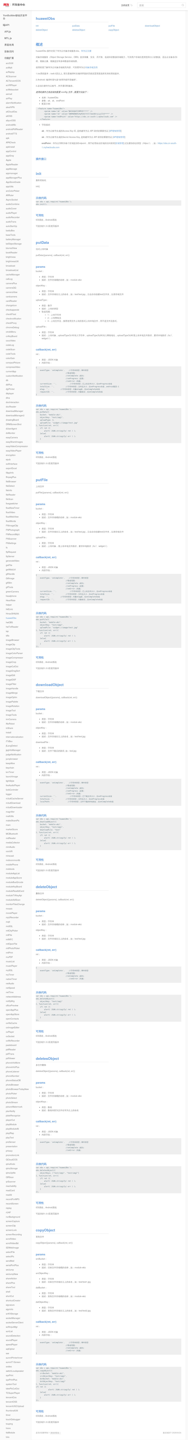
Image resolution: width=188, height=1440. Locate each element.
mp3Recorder (12, 917)
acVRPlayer (11, 85)
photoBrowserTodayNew (17, 1089)
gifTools (9, 587)
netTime (10, 992)
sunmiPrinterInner (14, 1357)
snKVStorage (12, 1313)
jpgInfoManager (13, 750)
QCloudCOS (11, 1159)
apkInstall (10, 146)
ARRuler (10, 195)
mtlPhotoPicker (13, 948)
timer (8, 1414)
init (37, 25)
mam (8, 824)
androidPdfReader (14, 129)
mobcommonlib (13, 860)
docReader (11, 406)
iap (7, 631)
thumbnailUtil (12, 1410)
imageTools (11, 714)
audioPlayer (11, 212)
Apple (8, 160)
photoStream (12, 1102)
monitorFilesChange (15, 904)
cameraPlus (11, 283)
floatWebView (12, 516)
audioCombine (12, 204)
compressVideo (13, 366)
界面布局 (9, 44)
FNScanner (11, 538)
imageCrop (11, 661)
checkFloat (11, 314)
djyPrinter (10, 388)
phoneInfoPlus (12, 1067)
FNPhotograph (13, 529)
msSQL (9, 926)
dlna (8, 397)
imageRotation (12, 706)
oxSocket (10, 1036)
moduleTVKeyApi (14, 895)
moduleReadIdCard (15, 890)
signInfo (9, 1309)
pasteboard (11, 1045)
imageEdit (10, 675)
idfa (7, 635)
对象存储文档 (91, 67)
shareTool (10, 1287)
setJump (10, 1269)
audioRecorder (13, 217)
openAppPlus (12, 1009)
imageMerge (12, 692)
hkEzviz (9, 609)
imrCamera (11, 719)
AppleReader (12, 164)
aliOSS (9, 115)
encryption (11, 455)
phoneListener (12, 1071)
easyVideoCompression (17, 446)
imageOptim (11, 697)
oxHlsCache (11, 1023)
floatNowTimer (12, 507)
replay (9, 1207)
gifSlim (9, 582)
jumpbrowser (12, 758)
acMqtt (9, 67)
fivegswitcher (12, 503)
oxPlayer (10, 1031)
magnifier (10, 811)
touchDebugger (13, 1419)
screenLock (11, 1229)
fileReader (10, 494)
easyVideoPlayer (13, 450)
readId (9, 1194)
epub (8, 459)
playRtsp (10, 1133)
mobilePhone (12, 864)
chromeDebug (12, 327)
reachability (11, 1185)
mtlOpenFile (11, 943)
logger (9, 794)
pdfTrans (10, 1053)
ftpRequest (11, 551)
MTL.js (8, 38)
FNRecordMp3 (13, 534)
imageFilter (11, 683)
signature (10, 1304)
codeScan (10, 349)
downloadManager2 (15, 415)
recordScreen (12, 1203)
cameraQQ (11, 287)
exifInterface (11, 463)
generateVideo (12, 560)
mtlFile (9, 934)
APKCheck (11, 142)
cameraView (11, 292)
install (8, 732)
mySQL (9, 970)
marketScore (12, 829)
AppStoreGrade (13, 182)
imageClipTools (13, 648)
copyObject (114, 29)
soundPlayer (11, 1340)
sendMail (10, 1260)
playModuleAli (12, 1128)
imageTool (11, 710)
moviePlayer (11, 912)
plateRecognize (13, 1115)
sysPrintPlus (11, 1379)
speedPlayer (11, 1344)
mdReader (11, 838)
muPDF (9, 956)
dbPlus (9, 384)
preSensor (11, 1141)
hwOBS (9, 622)
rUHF (8, 1212)
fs (6, 547)
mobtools (10, 868)
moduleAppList (13, 873)
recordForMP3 (12, 1199)
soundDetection (13, 1335)
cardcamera (11, 296)
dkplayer (10, 393)
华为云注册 (86, 50)
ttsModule (10, 1432)
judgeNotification (13, 754)
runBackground (13, 1216)
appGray (10, 155)
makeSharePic (12, 820)
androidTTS (11, 133)
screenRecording (14, 1234)
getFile (9, 565)
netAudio (10, 983)
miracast (10, 855)
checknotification (13, 318)
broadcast (10, 265)
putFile (112, 25)
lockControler (12, 789)
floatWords (11, 521)
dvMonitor (10, 433)
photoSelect (11, 1097)
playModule (11, 1124)
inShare (9, 728)
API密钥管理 (115, 130)
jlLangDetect (11, 745)
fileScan (9, 499)
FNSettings (11, 543)
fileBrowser (11, 481)
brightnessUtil (12, 261)
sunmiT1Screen (13, 1362)
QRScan (10, 1177)
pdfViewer (10, 1058)
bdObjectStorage (14, 243)
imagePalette (12, 701)
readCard (10, 1190)
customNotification (14, 375)
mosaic (9, 908)
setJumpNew (12, 1274)
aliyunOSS (11, 120)
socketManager (13, 1318)
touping (9, 1423)
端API (6, 24)
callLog (9, 278)
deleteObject (42, 29)
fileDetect (10, 485)
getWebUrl (11, 569)
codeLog (10, 344)
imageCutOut (12, 666)
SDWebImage (12, 1247)
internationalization (14, 736)
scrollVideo (11, 1238)
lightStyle (10, 780)
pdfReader (11, 1049)
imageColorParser (14, 653)
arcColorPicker (13, 190)
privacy (9, 1150)
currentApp (11, 371)
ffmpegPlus (11, 477)
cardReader (11, 300)
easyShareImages (14, 441)
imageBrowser (12, 639)
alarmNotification (13, 102)
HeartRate (10, 600)
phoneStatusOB (13, 1080)
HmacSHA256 (12, 613)
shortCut (10, 1296)
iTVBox (9, 741)
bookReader (11, 252)
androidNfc (11, 124)
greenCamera (12, 591)
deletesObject (78, 29)
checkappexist (12, 309)
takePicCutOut (12, 1388)
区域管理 (119, 143)
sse (7, 1353)
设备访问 (9, 51)
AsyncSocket (12, 199)
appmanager (12, 173)
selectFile (10, 1252)
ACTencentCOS (13, 80)
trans (8, 1428)
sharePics (10, 1282)
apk (7, 137)
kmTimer (10, 772)
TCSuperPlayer (13, 1392)
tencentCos (11, 1397)
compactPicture (13, 362)
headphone (11, 595)
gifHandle (10, 573)
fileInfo (9, 490)
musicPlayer (11, 965)
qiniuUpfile (11, 1172)
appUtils (9, 186)
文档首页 (125, 5)
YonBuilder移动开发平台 (15, 17)
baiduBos (10, 230)
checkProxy (11, 322)
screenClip (11, 1225)
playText (10, 1137)
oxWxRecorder (13, 1040)
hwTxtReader (12, 626)
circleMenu (11, 331)
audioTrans (11, 221)
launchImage (12, 776)
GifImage (10, 578)
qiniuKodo (10, 1163)
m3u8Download (13, 802)
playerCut (10, 1119)
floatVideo (10, 512)
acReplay (10, 71)
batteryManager (13, 239)
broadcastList (12, 270)
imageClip (10, 644)
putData (76, 25)
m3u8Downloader (14, 807)
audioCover (11, 208)
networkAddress (13, 996)
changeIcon (11, 305)
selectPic (10, 1256)
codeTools (10, 353)
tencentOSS (11, 1401)
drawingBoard (12, 419)
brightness (11, 256)
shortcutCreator (13, 1300)
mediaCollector (13, 842)
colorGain (10, 358)
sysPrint (9, 1375)
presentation (11, 1146)
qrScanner (11, 1181)
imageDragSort (13, 670)
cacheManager (13, 274)
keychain (10, 767)
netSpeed (10, 987)
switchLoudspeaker (15, 1370)
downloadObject (152, 25)
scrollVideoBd (12, 1243)
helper (9, 604)
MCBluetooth (12, 833)
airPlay (9, 98)
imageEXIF (11, 679)
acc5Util (9, 63)
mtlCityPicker (12, 930)
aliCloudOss (11, 111)
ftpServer (10, 556)
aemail (9, 93)
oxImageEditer (12, 1027)
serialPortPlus (12, 1265)
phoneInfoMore (13, 1062)
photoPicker (11, 1093)
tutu (7, 1436)
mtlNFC (9, 939)
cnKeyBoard (11, 336)
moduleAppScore (14, 877)
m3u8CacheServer (14, 798)
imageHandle (12, 688)
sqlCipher (10, 1348)
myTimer (10, 974)
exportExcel (11, 468)
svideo (9, 1366)
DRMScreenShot (13, 424)
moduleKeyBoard (14, 886)
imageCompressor (14, 657)
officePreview (12, 1005)
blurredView (11, 248)
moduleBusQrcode (14, 882)
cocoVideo (11, 340)
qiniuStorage (12, 1168)
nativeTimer (11, 979)
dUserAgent (11, 428)
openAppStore (12, 1014)
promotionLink (12, 1155)
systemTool (11, 1384)
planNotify (10, 1111)
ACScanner (11, 76)
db (7, 380)
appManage (11, 168)
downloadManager (14, 410)
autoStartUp (11, 226)
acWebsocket (12, 89)
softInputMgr (12, 1326)
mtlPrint (9, 952)
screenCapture (13, 1221)
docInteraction (12, 402)
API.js (7, 31)
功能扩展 (9, 58)
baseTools (10, 234)
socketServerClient (14, 1322)
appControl (11, 151)
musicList (10, 961)
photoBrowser (12, 1084)
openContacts (12, 1018)
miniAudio (10, 846)
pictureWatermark (14, 1106)
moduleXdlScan (13, 899)
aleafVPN (10, 107)
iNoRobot (10, 723)
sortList (9, 1331)
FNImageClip (12, 525)
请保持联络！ (55, 1432)
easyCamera (12, 437)
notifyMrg (10, 1001)
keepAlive (10, 763)
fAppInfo (10, 472)
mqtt (8, 921)
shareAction (11, 1278)
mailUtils (10, 816)
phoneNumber (12, 1075)
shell (8, 1291)
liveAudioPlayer (13, 785)
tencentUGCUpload (15, 1406)
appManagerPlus (14, 177)
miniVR (9, 851)
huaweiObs (11, 617)
